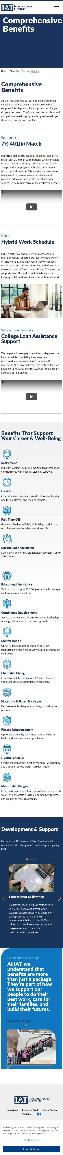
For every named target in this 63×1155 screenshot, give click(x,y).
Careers (25, 71)
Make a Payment (50, 1109)
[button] (27, 859)
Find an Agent (12, 1109)
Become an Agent (30, 1109)
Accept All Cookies (32, 1149)
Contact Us (27, 1113)
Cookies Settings (32, 1139)
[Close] (59, 1124)
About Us (14, 71)
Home (4, 71)
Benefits (35, 71)
